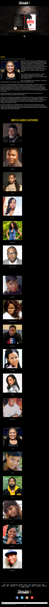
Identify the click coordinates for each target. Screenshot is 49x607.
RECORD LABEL (34, 584)
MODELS (43, 584)
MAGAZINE (3, 585)
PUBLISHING (21, 584)
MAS (24, 605)
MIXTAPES (28, 585)
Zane (2, 56)
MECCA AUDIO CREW (14, 584)
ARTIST (39, 584)
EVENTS (7, 585)
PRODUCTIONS (12, 585)
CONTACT (27, 587)
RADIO (20, 585)
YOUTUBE (22, 587)
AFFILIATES (24, 585)
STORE (30, 584)
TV (16, 585)
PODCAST (25, 584)
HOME (4, 584)
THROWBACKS (38, 585)
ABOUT (8, 584)
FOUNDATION (44, 585)
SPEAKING (33, 585)
